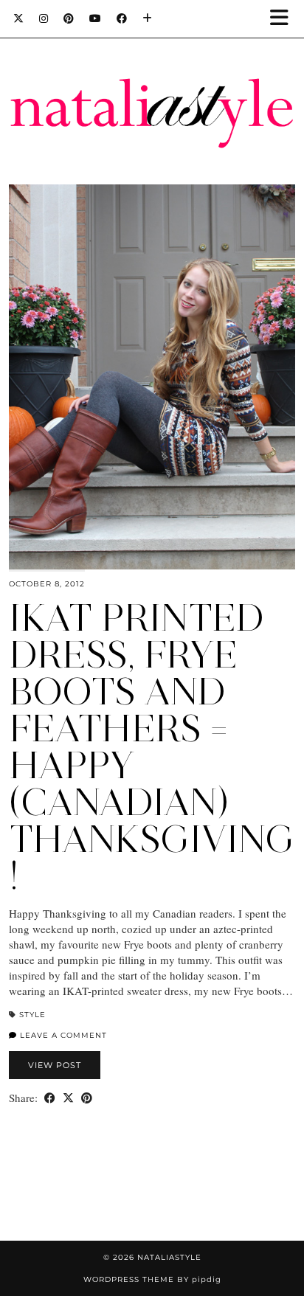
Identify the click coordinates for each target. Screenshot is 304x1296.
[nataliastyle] (152, 77)
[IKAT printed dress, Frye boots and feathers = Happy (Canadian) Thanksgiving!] (152, 376)
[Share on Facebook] (50, 1098)
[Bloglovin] (147, 18)
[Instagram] (44, 18)
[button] (284, 18)
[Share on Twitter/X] (68, 1098)
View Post (54, 1065)
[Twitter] (18, 18)
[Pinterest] (69, 18)
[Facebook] (122, 18)
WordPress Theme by (152, 1279)
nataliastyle (169, 1257)
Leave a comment (62, 1035)
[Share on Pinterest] (86, 1098)
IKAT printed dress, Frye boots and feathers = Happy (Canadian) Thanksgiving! (152, 746)
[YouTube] (95, 18)
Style (32, 1014)
